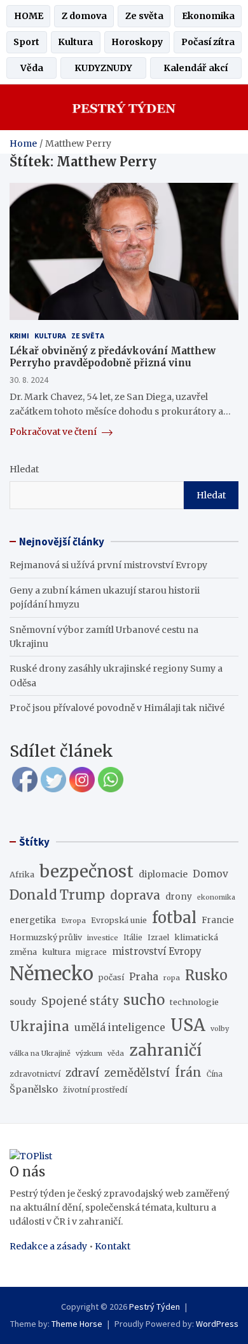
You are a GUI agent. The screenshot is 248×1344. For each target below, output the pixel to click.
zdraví (82, 1073)
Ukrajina (39, 1026)
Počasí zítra (208, 42)
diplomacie (163, 874)
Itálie (132, 937)
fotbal (174, 917)
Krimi (19, 335)
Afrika (22, 874)
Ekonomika (208, 16)
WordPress (217, 1323)
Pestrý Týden (154, 1306)
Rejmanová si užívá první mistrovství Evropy (108, 565)
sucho (144, 1000)
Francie (218, 920)
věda (115, 1053)
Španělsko (34, 1089)
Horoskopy (137, 42)
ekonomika (216, 897)
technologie (194, 1002)
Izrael (158, 937)
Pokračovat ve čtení (54, 431)
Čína (215, 1074)
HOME (28, 16)
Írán (188, 1072)
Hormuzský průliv (46, 937)
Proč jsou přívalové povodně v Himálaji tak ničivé (117, 708)
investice (102, 937)
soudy (23, 1002)
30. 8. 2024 (29, 379)
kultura (56, 952)
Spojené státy (79, 1001)
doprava (135, 895)
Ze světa (144, 16)
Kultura (75, 42)
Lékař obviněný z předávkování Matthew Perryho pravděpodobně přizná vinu (113, 357)
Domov (210, 874)
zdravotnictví (35, 1074)
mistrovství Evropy (157, 951)
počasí (111, 977)
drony (178, 896)
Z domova (84, 16)
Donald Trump (57, 895)
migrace (91, 952)
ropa (171, 977)
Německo (51, 973)
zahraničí (165, 1050)
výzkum (89, 1053)
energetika (33, 920)
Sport (26, 42)
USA (187, 1025)
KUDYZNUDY (103, 68)
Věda (31, 68)
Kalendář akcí (195, 68)
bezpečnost (86, 871)
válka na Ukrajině (40, 1053)
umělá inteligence (119, 1027)
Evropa (73, 920)
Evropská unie (119, 920)
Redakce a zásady (48, 1246)
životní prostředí (95, 1089)
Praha (143, 977)
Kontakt (112, 1246)
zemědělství (137, 1073)
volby (219, 1028)
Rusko (206, 975)
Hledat (24, 469)
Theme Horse (77, 1323)
